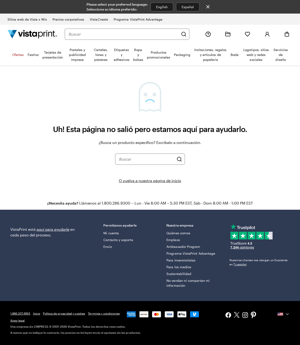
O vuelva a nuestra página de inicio (150, 180)
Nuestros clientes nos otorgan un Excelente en (258, 262)
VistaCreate (99, 19)
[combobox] (123, 34)
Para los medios (178, 267)
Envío (107, 247)
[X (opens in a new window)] (237, 315)
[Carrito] (286, 34)
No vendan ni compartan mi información (188, 283)
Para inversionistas (180, 260)
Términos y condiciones (104, 313)
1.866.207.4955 (20, 313)
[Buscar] (183, 34)
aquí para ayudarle (53, 229)
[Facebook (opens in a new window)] (228, 315)
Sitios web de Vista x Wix (27, 19)
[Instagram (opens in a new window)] (245, 315)
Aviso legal (17, 320)
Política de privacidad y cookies (64, 313)
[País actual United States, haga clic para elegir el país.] (284, 314)
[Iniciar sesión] (267, 34)
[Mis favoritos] (247, 34)
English (162, 7)
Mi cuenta (111, 233)
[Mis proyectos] (227, 34)
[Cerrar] (208, 7)
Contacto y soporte (118, 240)
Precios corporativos (68, 19)
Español (188, 7)
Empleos (173, 240)
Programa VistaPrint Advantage (138, 19)
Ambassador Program (183, 247)
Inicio (36, 313)
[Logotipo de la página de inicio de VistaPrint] (32, 34)
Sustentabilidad (178, 274)
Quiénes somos (178, 233)
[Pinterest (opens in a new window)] (253, 315)
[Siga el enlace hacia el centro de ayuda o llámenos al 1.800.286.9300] (208, 34)
